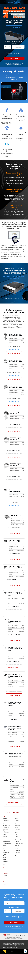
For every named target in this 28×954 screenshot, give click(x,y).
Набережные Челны (7, 839)
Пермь (16, 836)
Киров (16, 827)
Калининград (18, 823)
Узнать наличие (14, 58)
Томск (4, 855)
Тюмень (5, 857)
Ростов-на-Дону (18, 839)
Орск (16, 834)
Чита (16, 854)
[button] (13, 36)
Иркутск (17, 820)
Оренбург (5, 848)
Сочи (4, 850)
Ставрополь (6, 852)
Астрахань (5, 822)
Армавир (5, 818)
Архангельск (6, 820)
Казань (16, 822)
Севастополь (18, 847)
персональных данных (16, 64)
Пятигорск (17, 838)
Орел (4, 847)
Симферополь (18, 848)
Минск (4, 884)
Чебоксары (17, 850)
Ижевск (17, 818)
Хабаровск (5, 864)
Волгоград (5, 829)
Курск (16, 832)
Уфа (4, 863)
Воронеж (5, 830)
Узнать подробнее (14, 27)
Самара (17, 841)
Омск (4, 845)
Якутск (16, 855)
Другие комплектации (14, 349)
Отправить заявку (14, 353)
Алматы (5, 875)
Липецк (4, 834)
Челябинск (17, 852)
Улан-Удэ (5, 859)
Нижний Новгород (7, 843)
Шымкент (5, 878)
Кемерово (17, 825)
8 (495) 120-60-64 (20, 935)
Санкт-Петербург (19, 843)
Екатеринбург (6, 832)
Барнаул (5, 823)
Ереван (4, 870)
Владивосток (6, 827)
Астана (4, 877)
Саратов (17, 845)
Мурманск (5, 838)
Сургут (4, 854)
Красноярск (17, 830)
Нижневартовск (6, 841)
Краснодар (17, 829)
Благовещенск (6, 825)
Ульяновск (5, 861)
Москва (5, 836)
